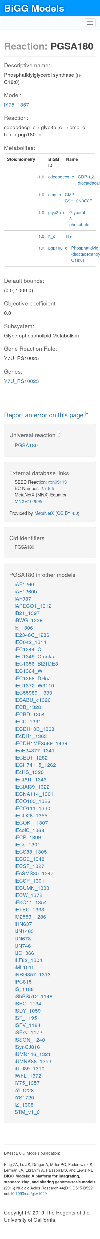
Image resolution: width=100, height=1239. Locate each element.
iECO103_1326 (32, 800)
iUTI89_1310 (30, 1068)
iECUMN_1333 (32, 887)
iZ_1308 (24, 1104)
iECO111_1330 (32, 808)
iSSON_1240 (30, 1039)
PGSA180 (26, 445)
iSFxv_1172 (28, 1032)
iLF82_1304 (28, 959)
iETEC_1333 (29, 909)
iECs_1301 (27, 844)
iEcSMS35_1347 (34, 873)
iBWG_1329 (29, 619)
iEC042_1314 (30, 641)
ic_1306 (24, 627)
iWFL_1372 (28, 1075)
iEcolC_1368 (29, 829)
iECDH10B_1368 (34, 728)
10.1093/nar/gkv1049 (28, 1193)
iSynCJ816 (27, 1046)
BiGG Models (34, 8)
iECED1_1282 (31, 757)
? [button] (87, 413)
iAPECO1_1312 (33, 605)
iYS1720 (24, 1097)
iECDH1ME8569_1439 (41, 743)
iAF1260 (24, 584)
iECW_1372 (28, 894)
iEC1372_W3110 (34, 685)
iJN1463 (24, 930)
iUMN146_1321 (33, 1053)
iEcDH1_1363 (31, 735)
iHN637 (23, 923)
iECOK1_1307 (31, 822)
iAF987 (23, 598)
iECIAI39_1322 (32, 786)
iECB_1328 (28, 706)
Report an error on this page (44, 414)
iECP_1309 (28, 837)
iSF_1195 (26, 1017)
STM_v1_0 (27, 1111)
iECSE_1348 (30, 858)
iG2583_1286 (30, 916)
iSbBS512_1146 (34, 996)
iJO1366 (24, 952)
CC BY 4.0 (67, 513)
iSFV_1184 (28, 1024)
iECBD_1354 (30, 714)
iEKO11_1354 (31, 902)
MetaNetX (44, 513)
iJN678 (23, 938)
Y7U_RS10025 (21, 380)
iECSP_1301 (30, 880)
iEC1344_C (28, 649)
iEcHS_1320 (29, 771)
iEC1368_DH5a (33, 678)
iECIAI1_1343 (31, 779)
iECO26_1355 (31, 815)
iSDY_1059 (28, 1010)
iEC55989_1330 (33, 692)
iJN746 (23, 945)
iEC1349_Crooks (34, 656)
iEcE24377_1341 (35, 750)
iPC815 (23, 981)
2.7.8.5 (47, 488)
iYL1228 (24, 1090)
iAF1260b (26, 591)
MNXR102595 (28, 501)
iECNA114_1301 (34, 793)
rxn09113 (57, 481)
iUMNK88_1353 (33, 1061)
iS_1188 (24, 988)
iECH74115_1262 (35, 764)
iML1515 (25, 967)
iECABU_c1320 (33, 699)
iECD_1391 (28, 721)
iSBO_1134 (28, 1003)
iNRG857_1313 (33, 974)
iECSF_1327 (29, 865)
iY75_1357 (16, 104)
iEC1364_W (28, 670)
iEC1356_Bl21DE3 (36, 663)
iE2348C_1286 (32, 634)
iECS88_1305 (31, 851)
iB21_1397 (27, 612)
